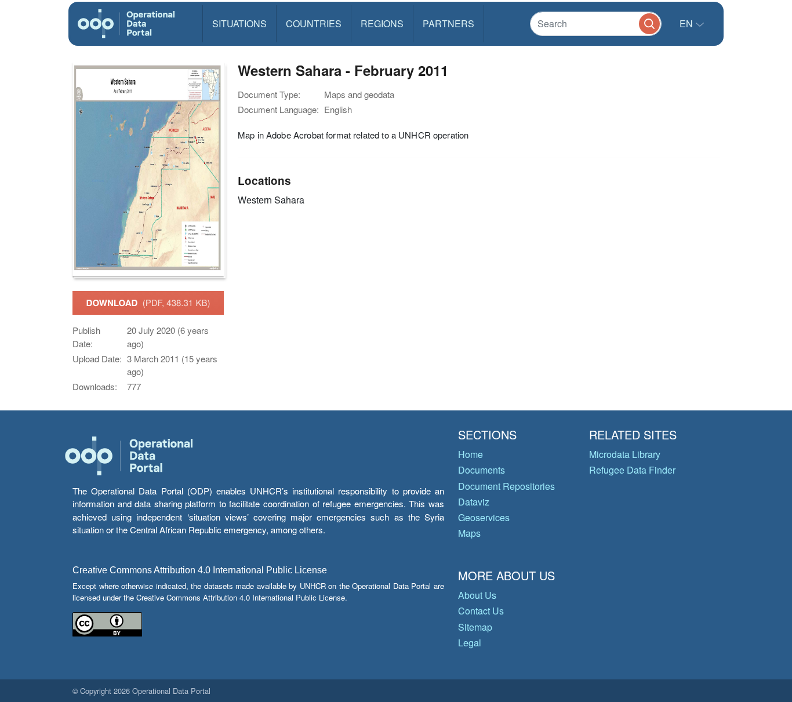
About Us (477, 595)
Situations (239, 23)
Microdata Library (624, 454)
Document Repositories (506, 486)
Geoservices (484, 517)
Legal (469, 642)
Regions (382, 23)
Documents (481, 470)
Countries (313, 23)
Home (470, 454)
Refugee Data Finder (632, 470)
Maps (469, 533)
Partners (448, 23)
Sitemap (475, 627)
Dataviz (473, 501)
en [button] (687, 23)
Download (148, 302)
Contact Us (481, 610)
